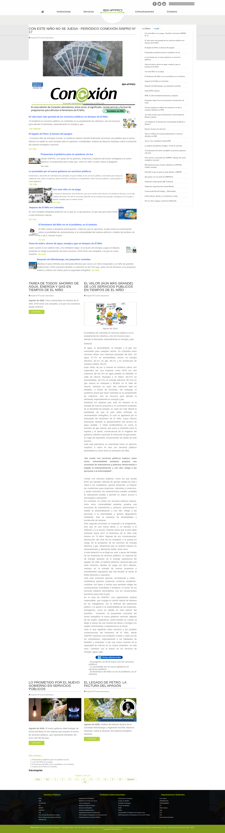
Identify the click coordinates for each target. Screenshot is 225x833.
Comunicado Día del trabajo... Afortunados (160, 191)
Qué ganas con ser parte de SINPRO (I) (159, 177)
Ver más (32, 149)
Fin (85, 782)
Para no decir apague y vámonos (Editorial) (160, 201)
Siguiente (130, 779)
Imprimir (34, 38)
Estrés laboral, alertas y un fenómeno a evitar (161, 196)
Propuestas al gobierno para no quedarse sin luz (50, 760)
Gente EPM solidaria (152, 91)
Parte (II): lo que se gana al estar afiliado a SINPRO (163, 172)
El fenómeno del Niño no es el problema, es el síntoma (53, 764)
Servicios (88, 11)
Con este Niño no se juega (42, 762)
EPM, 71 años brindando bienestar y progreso (161, 95)
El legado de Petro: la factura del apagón (159, 48)
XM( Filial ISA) (42, 819)
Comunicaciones (144, 11)
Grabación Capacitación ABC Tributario (159, 182)
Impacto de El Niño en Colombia (44, 767)
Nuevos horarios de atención (155, 129)
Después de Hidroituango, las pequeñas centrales (163, 86)
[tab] (146, 28)
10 (120, 779)
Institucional (64, 11)
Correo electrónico (46, 38)
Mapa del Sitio (35, 827)
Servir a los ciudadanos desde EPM (158, 141)
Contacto (172, 11)
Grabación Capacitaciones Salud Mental (159, 186)
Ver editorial (35, 129)
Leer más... (37, 312)
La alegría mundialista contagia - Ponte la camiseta (163, 146)
